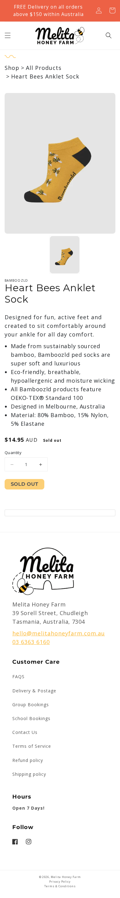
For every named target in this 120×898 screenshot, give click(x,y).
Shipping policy (29, 774)
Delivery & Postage (34, 691)
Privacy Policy (59, 882)
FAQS (18, 676)
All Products (44, 67)
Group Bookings (30, 704)
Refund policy (27, 760)
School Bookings (31, 718)
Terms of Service (31, 746)
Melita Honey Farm (66, 877)
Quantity (13, 452)
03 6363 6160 (31, 642)
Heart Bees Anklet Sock (45, 76)
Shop (12, 67)
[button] (7, 35)
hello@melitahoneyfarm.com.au (58, 633)
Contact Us (25, 732)
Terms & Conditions (60, 886)
